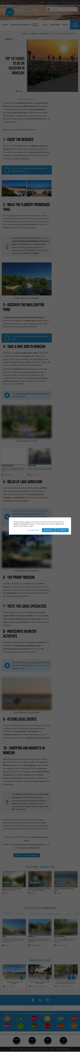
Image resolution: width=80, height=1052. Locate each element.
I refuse (49, 530)
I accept (63, 530)
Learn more (34, 530)
